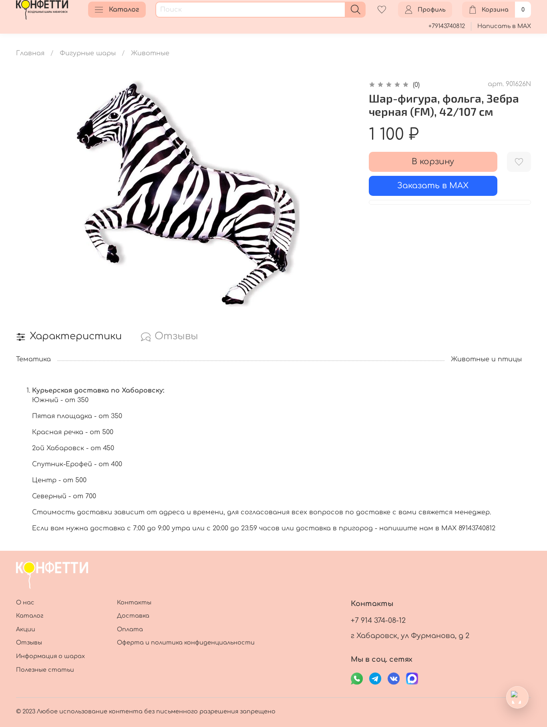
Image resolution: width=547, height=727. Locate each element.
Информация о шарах (50, 656)
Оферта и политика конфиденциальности (186, 642)
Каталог (124, 9)
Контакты (134, 602)
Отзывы (29, 642)
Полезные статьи (45, 670)
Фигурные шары (88, 53)
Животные (150, 53)
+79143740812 (446, 26)
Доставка (133, 615)
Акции (25, 629)
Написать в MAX (504, 26)
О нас (25, 602)
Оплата (130, 629)
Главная (30, 53)
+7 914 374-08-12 (378, 620)
